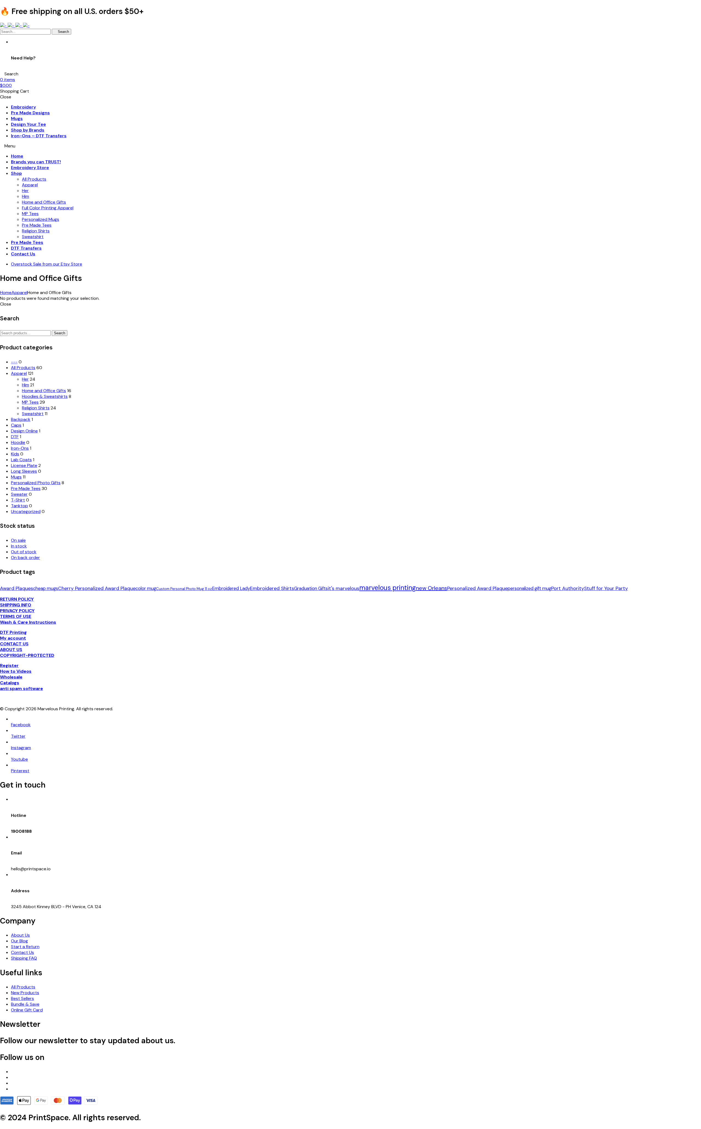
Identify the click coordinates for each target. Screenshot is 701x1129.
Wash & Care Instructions (28, 622)
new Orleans (431, 588)
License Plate (24, 465)
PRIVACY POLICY (17, 611)
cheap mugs (45, 588)
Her (25, 190)
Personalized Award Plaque (477, 588)
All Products (34, 179)
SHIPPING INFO (15, 605)
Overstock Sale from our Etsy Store (46, 264)
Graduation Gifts (311, 588)
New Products (25, 993)
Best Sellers (22, 998)
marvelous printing (387, 587)
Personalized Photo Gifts (36, 483)
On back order (25, 557)
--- (14, 362)
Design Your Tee (28, 124)
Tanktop (19, 506)
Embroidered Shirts (272, 588)
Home (17, 156)
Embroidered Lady (231, 588)
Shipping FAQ (24, 958)
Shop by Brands (27, 130)
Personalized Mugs (40, 219)
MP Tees (30, 213)
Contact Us (23, 254)
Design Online (24, 431)
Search (59, 333)
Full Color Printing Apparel (47, 208)
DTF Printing (13, 632)
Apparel (30, 185)
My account (13, 638)
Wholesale (11, 677)
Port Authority (567, 588)
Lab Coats (21, 460)
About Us (20, 935)
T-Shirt (18, 500)
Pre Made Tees (36, 225)
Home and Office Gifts (44, 202)
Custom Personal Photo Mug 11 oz (184, 588)
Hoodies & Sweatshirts (45, 396)
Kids (15, 454)
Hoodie (18, 442)
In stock (19, 546)
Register (9, 665)
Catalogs (9, 683)
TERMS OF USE (15, 616)
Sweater (19, 494)
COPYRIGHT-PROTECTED (27, 655)
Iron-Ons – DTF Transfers (39, 136)
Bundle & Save (25, 1004)
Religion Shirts (36, 231)
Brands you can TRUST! (36, 162)
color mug (146, 588)
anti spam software (21, 688)
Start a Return (25, 947)
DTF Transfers (26, 248)
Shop (16, 173)
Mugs (17, 118)
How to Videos (15, 671)
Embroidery (23, 107)
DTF (15, 437)
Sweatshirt (33, 237)
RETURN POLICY (17, 599)
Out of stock (23, 552)
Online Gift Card (27, 1010)
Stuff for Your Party (606, 588)
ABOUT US (11, 649)
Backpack (20, 419)
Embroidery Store (30, 167)
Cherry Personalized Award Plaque (97, 588)
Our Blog (19, 941)
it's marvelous (343, 588)
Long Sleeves (24, 471)
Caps (16, 425)
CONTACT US (14, 644)
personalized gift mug (529, 588)
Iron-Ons (20, 448)
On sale (18, 540)
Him (25, 196)
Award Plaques (16, 588)
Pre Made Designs (30, 113)
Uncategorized (26, 511)
